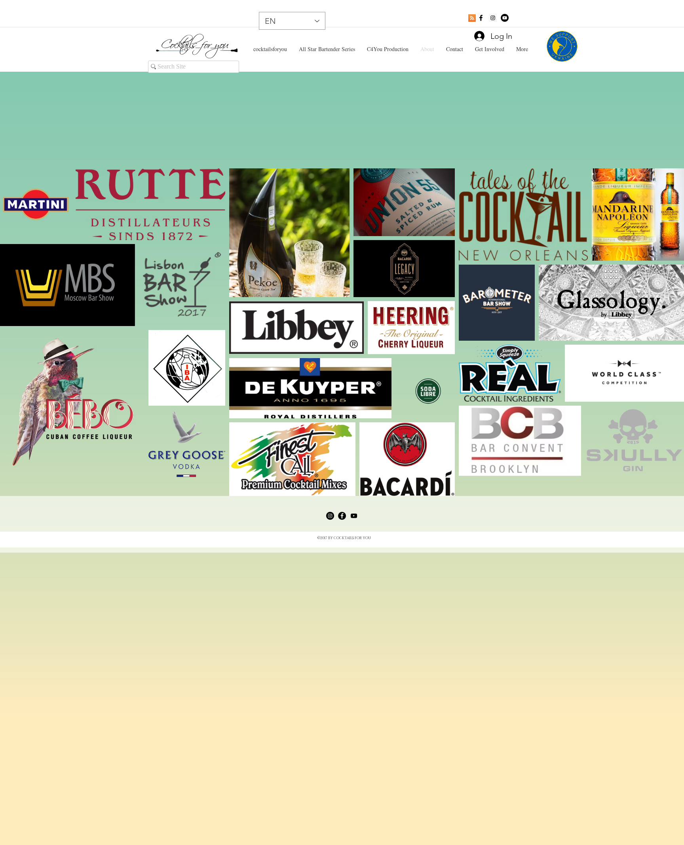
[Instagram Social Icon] (493, 18)
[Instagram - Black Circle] (330, 516)
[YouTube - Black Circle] (505, 18)
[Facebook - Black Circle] (342, 516)
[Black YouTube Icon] (354, 516)
